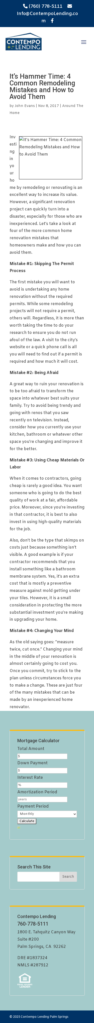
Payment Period (33, 806)
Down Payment (32, 763)
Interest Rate (30, 777)
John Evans (25, 106)
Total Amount (30, 748)
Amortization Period (37, 792)
